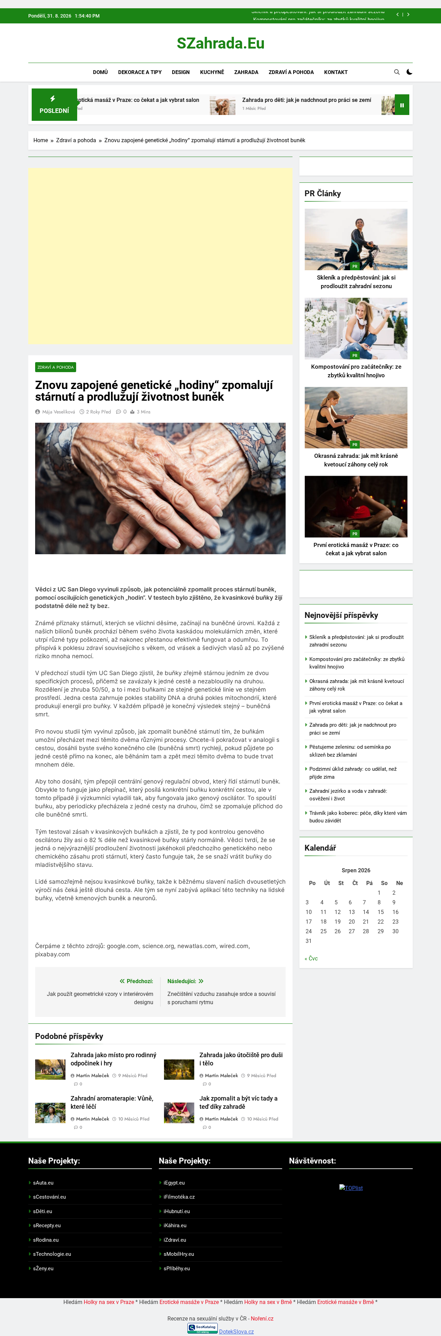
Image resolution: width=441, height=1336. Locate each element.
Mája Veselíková (58, 411)
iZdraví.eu (175, 1240)
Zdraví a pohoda (291, 72)
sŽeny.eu (43, 1268)
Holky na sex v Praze (109, 1302)
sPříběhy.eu (177, 1268)
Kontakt (336, 72)
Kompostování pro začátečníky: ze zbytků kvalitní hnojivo (318, 15)
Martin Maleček (92, 1075)
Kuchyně (212, 72)
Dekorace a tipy (140, 72)
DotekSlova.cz (236, 1331)
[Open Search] (397, 72)
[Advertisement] (160, 256)
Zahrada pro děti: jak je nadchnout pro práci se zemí (266, 100)
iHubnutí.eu (177, 1211)
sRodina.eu (46, 1240)
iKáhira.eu (175, 1225)
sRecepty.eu (47, 1225)
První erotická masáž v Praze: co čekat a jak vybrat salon (89, 100)
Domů (100, 72)
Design (181, 72)
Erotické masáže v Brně (345, 1302)
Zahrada (246, 72)
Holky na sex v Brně (268, 1302)
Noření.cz (262, 1318)
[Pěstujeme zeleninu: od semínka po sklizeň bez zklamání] (354, 109)
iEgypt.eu (174, 1183)
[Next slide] (408, 15)
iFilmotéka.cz (179, 1197)
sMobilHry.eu (179, 1254)
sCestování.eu (49, 1197)
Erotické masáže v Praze (189, 1302)
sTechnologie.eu (52, 1254)
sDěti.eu (42, 1211)
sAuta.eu (43, 1183)
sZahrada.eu (221, 43)
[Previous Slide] (397, 15)
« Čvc (311, 958)
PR (354, 266)
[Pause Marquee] (402, 104)
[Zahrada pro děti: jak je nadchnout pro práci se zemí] (182, 109)
